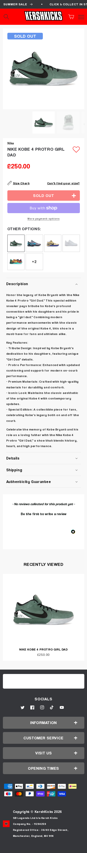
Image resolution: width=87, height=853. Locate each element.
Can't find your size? (63, 183)
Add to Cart (43, 848)
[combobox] (11, 17)
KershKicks (44, 812)
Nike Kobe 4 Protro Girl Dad (43, 649)
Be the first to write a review (43, 514)
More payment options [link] (43, 218)
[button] (72, 17)
